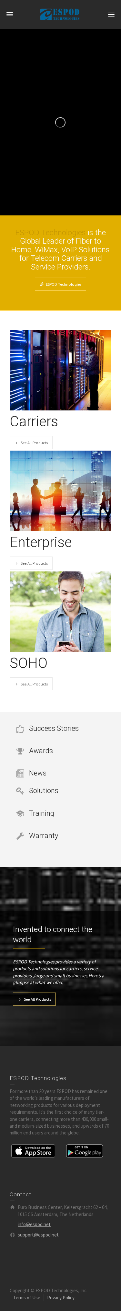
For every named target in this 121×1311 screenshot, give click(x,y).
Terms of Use (26, 1297)
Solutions (43, 791)
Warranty (43, 836)
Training (41, 813)
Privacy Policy (61, 1297)
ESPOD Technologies (63, 284)
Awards (41, 751)
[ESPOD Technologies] (61, 14)
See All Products (34, 442)
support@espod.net (38, 1235)
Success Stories (54, 728)
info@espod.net (34, 1224)
